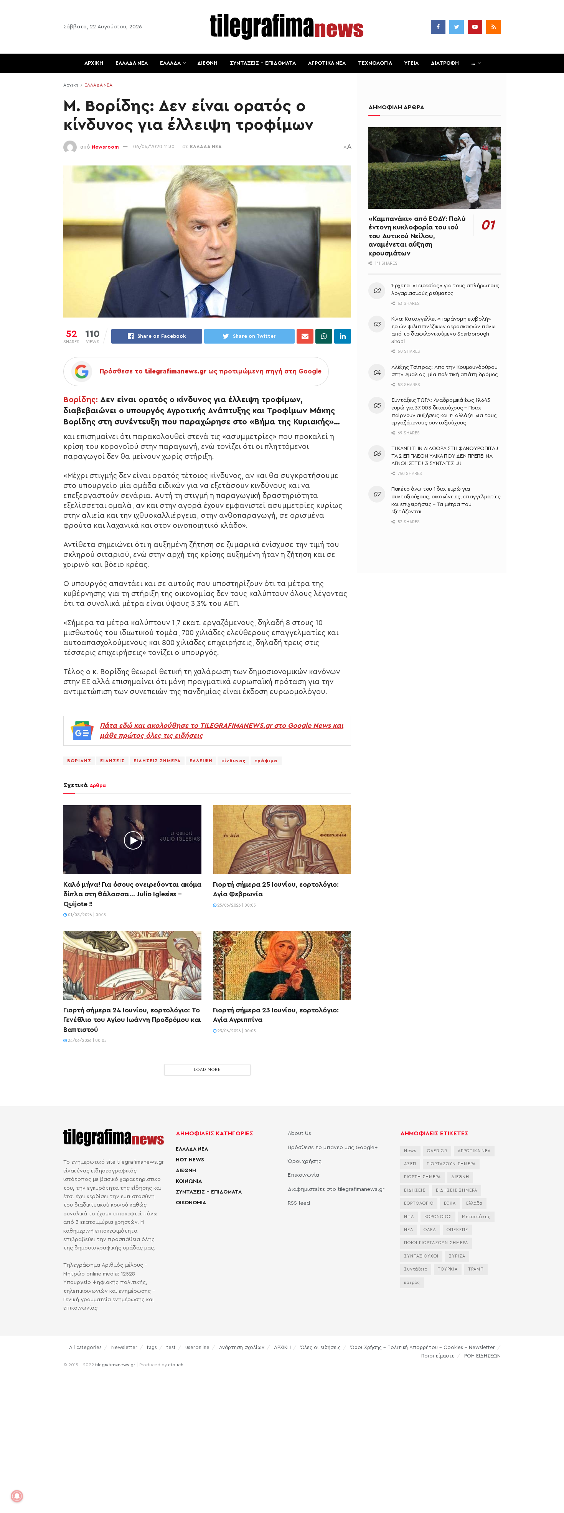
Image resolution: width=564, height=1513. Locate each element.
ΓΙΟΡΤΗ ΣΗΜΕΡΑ (422, 1177)
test (171, 1347)
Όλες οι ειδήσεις (320, 1347)
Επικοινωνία (303, 1175)
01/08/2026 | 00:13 (86, 915)
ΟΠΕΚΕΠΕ (457, 1230)
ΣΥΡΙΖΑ (457, 1256)
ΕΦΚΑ (450, 1203)
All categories (85, 1347)
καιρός (412, 1282)
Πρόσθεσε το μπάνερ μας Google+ (333, 1147)
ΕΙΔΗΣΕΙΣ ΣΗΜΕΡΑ (157, 760)
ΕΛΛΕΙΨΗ (201, 760)
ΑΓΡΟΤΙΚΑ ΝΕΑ (327, 63)
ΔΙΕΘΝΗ (207, 63)
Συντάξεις (415, 1269)
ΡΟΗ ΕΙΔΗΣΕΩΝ (482, 1355)
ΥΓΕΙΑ (411, 63)
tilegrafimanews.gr (115, 1364)
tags (152, 1347)
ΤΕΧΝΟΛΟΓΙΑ (375, 63)
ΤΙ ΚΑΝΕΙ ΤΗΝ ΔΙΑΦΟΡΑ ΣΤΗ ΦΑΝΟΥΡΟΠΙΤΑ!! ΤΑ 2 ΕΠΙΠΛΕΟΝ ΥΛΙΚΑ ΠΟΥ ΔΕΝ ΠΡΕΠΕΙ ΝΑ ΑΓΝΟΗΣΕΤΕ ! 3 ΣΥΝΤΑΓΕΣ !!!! (444, 456)
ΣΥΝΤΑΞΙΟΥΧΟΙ (421, 1256)
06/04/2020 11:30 (154, 146)
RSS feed (299, 1203)
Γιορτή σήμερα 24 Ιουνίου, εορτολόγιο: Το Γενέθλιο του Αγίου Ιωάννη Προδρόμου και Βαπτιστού (132, 1020)
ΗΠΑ (409, 1217)
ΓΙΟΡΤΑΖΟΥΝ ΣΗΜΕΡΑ (451, 1164)
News (410, 1151)
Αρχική (70, 85)
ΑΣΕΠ (410, 1164)
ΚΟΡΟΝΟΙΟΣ (438, 1217)
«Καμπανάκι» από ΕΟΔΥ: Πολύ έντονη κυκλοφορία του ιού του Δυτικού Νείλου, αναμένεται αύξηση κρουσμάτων (417, 236)
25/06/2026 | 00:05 (236, 905)
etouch (175, 1364)
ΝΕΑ (408, 1230)
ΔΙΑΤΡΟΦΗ (445, 63)
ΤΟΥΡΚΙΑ (448, 1269)
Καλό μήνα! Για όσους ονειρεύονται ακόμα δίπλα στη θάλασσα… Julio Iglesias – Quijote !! (132, 894)
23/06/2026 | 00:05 (236, 1031)
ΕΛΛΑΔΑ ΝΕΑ (131, 63)
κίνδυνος (233, 760)
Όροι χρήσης (305, 1161)
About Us (299, 1133)
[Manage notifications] (17, 1496)
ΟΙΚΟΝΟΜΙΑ (191, 1202)
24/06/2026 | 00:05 (87, 1040)
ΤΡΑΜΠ (476, 1269)
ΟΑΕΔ (430, 1230)
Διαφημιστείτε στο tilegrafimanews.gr (336, 1189)
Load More (207, 1070)
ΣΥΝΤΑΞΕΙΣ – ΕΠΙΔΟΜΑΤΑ (263, 63)
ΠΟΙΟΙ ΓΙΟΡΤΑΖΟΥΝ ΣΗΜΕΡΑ (436, 1243)
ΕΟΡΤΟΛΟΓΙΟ (419, 1203)
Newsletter (124, 1347)
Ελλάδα (474, 1203)
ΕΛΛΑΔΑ (170, 63)
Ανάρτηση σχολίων (241, 1347)
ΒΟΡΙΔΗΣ (79, 760)
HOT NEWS (190, 1160)
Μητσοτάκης (476, 1217)
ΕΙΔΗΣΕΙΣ (112, 760)
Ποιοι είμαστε (438, 1355)
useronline (197, 1347)
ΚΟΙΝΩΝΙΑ (189, 1181)
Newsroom (105, 146)
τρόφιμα (266, 760)
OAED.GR (437, 1151)
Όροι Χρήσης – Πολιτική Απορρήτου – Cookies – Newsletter (422, 1347)
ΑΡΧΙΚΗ (93, 63)
